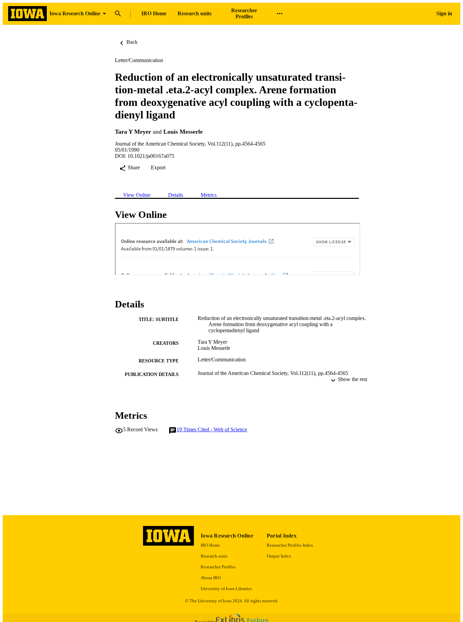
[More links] (279, 13)
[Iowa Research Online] (27, 13)
